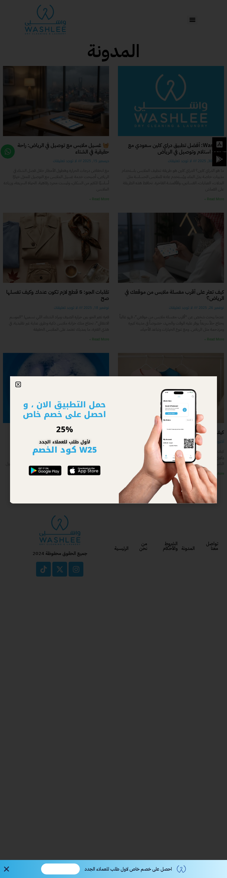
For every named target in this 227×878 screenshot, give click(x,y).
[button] (18, 384)
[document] (113, 439)
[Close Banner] (6, 869)
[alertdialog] (113, 869)
